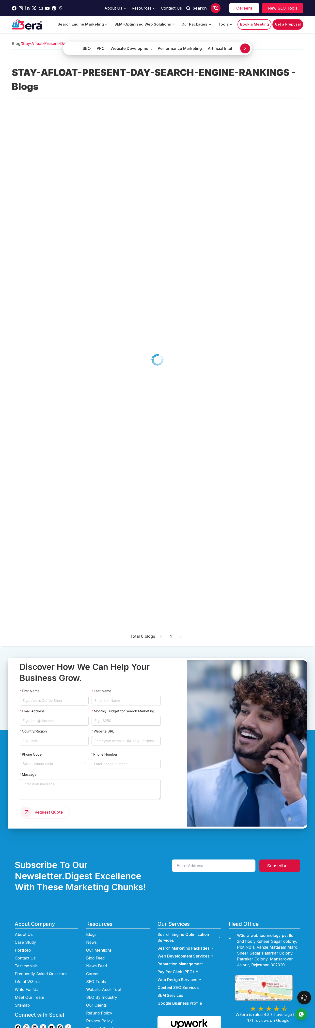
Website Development (131, 48)
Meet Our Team (29, 997)
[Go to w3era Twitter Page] (34, 8)
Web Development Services (183, 956)
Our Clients (96, 1005)
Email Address (33, 711)
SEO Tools (96, 981)
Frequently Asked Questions (41, 973)
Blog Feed (95, 958)
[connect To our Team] (304, 997)
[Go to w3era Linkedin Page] (27, 8)
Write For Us (26, 989)
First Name (30, 691)
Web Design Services (177, 979)
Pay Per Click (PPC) (176, 971)
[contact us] (301, 1014)
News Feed (96, 965)
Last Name (102, 691)
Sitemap (22, 1005)
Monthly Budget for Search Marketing (124, 711)
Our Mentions (99, 950)
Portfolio (23, 950)
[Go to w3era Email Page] (40, 8)
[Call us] (215, 8)
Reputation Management (180, 963)
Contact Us (25, 958)
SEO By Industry (101, 997)
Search (200, 8)
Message (29, 774)
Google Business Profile (180, 1003)
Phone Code (32, 754)
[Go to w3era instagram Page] (20, 8)
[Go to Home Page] (27, 24)
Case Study (25, 942)
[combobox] (53, 763)
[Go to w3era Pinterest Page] (54, 8)
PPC (101, 48)
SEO (87, 48)
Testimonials (26, 965)
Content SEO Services (178, 987)
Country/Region (34, 731)
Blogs (91, 934)
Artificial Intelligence (227, 48)
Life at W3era (27, 981)
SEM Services (170, 995)
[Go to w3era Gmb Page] (60, 8)
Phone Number (105, 754)
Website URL (104, 731)
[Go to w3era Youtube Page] (47, 8)
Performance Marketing (180, 48)
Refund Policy (99, 1013)
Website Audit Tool (103, 989)
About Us (24, 934)
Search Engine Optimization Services (183, 937)
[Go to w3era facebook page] (14, 8)
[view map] (269, 988)
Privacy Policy (99, 1020)
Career (92, 973)
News (91, 942)
